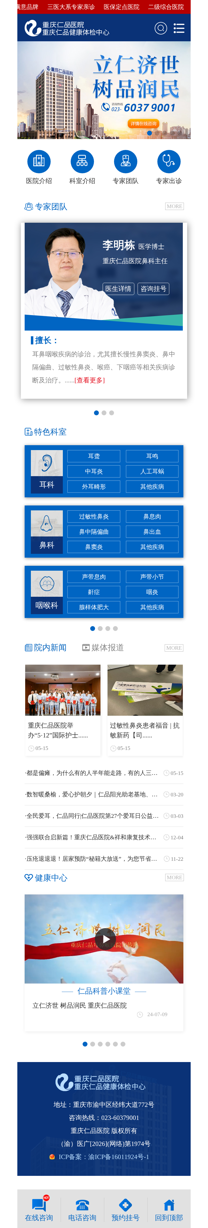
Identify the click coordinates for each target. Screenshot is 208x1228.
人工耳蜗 (152, 471)
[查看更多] (89, 380)
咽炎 (152, 592)
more (174, 206)
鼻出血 (152, 531)
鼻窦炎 (94, 547)
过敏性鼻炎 (94, 516)
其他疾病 (152, 486)
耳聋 (94, 456)
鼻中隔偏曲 (94, 531)
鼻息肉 (152, 516)
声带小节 (152, 576)
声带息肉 (94, 576)
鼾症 (94, 592)
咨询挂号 (154, 288)
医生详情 (118, 288)
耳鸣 (152, 456)
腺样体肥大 (94, 607)
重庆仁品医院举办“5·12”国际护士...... (58, 730)
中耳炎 (94, 471)
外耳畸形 (94, 486)
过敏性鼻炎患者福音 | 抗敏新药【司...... (145, 730)
